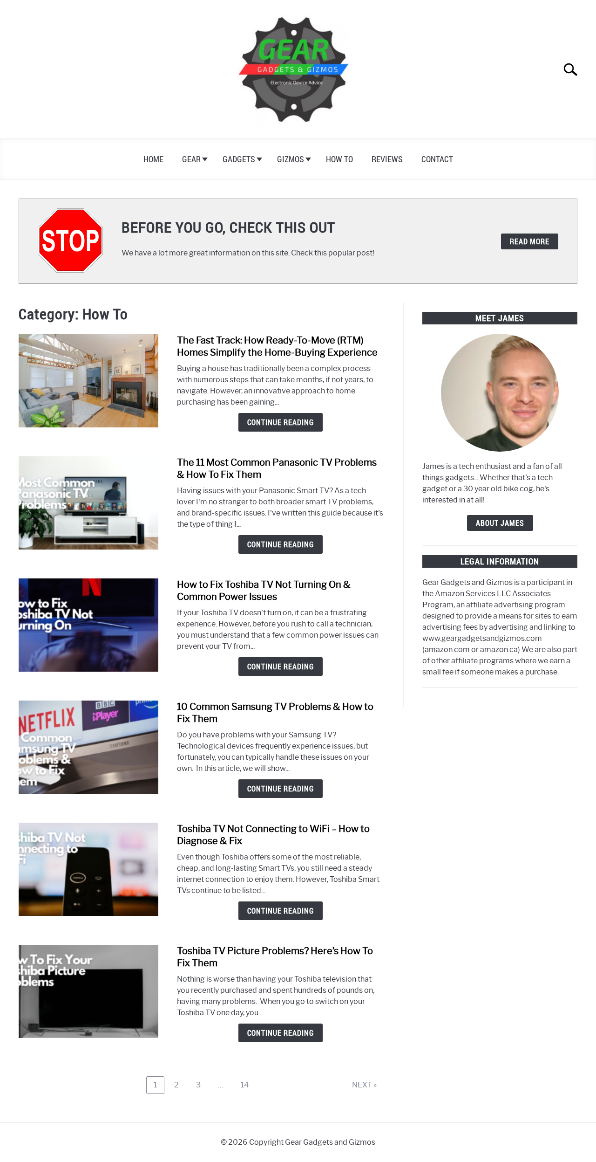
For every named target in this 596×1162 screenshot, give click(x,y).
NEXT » (364, 1084)
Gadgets (239, 159)
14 (248, 1084)
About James (500, 523)
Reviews (387, 159)
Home (153, 159)
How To (339, 159)
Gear (191, 159)
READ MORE (529, 241)
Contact (437, 159)
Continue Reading (280, 422)
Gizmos (290, 159)
